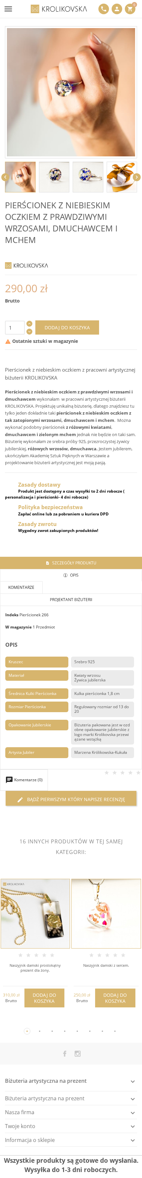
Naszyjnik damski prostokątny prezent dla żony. (35, 968)
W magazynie (18, 627)
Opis (74, 575)
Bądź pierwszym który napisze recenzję (71, 799)
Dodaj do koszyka (67, 327)
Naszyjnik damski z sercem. (106, 965)
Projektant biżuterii (71, 599)
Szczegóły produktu (73, 563)
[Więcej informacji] (41, 1021)
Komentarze (21, 587)
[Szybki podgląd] (30, 1022)
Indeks (11, 615)
